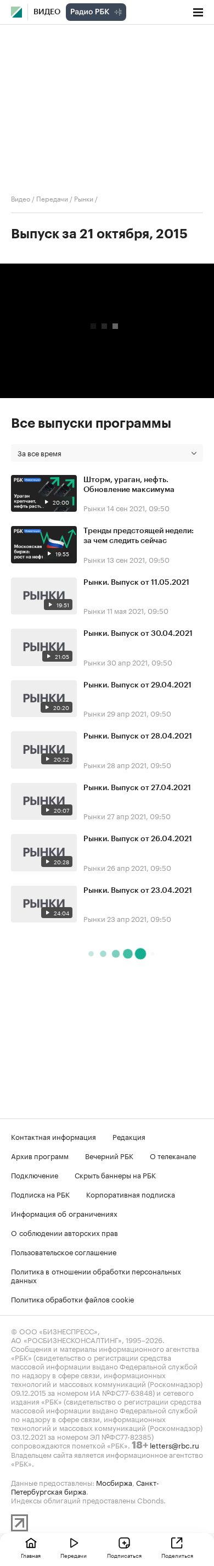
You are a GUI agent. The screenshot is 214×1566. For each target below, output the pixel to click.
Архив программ (40, 1155)
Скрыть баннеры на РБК (115, 1174)
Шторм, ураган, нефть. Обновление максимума (128, 485)
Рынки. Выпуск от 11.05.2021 (136, 582)
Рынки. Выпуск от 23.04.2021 (137, 890)
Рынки (83, 198)
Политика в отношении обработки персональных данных (96, 1275)
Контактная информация (53, 1136)
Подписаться (124, 1555)
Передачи (52, 198)
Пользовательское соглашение (63, 1251)
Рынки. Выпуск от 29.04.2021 (137, 685)
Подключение (34, 1174)
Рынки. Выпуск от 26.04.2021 (137, 839)
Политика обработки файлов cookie (72, 1298)
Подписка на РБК (40, 1193)
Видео (46, 12)
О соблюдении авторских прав (64, 1232)
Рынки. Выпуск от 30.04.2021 (138, 633)
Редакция (128, 1136)
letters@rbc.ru (174, 1444)
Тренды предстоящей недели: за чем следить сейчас (138, 536)
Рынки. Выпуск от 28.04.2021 (137, 736)
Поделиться (177, 1555)
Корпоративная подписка (130, 1193)
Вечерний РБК (109, 1155)
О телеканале (173, 1155)
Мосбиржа (114, 1481)
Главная (31, 1555)
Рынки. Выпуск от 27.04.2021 (137, 788)
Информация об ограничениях (64, 1212)
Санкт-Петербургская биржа (85, 1486)
